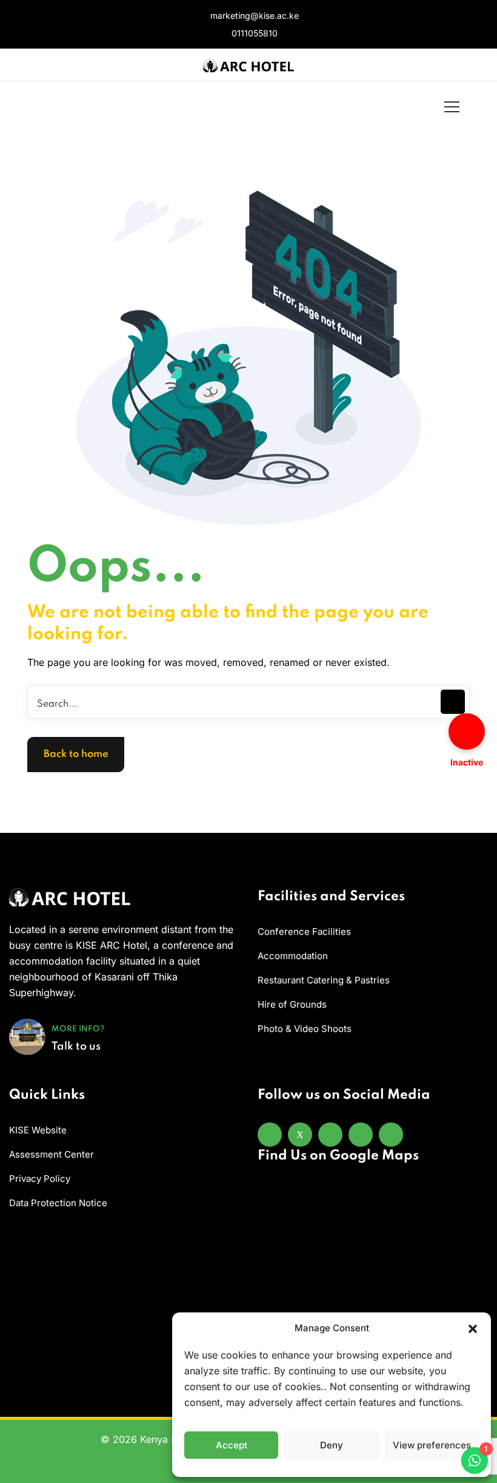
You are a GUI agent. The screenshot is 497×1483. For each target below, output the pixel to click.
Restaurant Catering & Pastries (324, 980)
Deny (331, 1445)
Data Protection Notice (58, 1203)
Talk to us (76, 1046)
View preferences (432, 1445)
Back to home (76, 754)
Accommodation (293, 956)
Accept (231, 1445)
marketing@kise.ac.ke (253, 15)
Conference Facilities (304, 931)
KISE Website (38, 1130)
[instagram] (330, 1134)
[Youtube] (361, 1134)
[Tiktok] (391, 1134)
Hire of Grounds (292, 1004)
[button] (473, 1328)
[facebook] (270, 1134)
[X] (300, 1134)
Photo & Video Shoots (305, 1028)
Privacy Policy (39, 1178)
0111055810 (253, 33)
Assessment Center (51, 1154)
